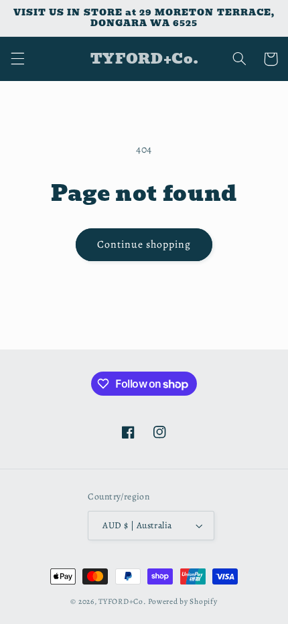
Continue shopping (144, 244)
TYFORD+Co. (122, 601)
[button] (17, 59)
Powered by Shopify (182, 601)
